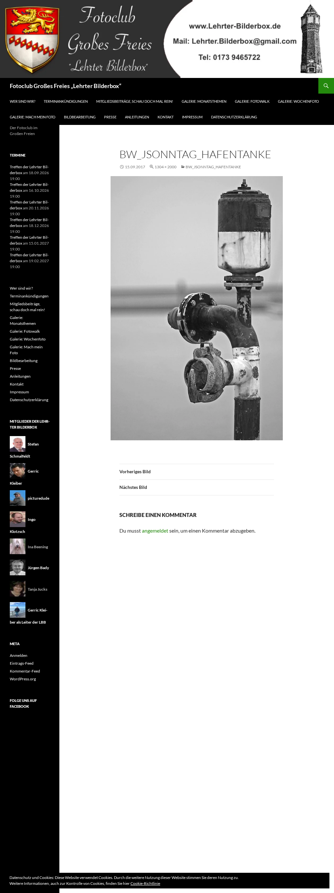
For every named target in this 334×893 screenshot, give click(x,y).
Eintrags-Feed (22, 663)
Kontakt (166, 117)
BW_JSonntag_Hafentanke (213, 166)
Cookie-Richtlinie (145, 883)
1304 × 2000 (165, 166)
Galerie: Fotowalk (252, 101)
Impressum (192, 117)
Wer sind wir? (22, 101)
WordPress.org (23, 678)
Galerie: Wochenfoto (298, 101)
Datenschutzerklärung (234, 117)
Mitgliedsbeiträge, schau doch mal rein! (134, 101)
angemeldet (155, 530)
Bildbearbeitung (80, 117)
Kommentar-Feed (25, 671)
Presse (110, 117)
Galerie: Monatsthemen (204, 101)
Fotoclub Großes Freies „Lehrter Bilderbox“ (65, 85)
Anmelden (18, 655)
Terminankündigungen (66, 101)
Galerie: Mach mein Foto (32, 117)
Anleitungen (137, 117)
